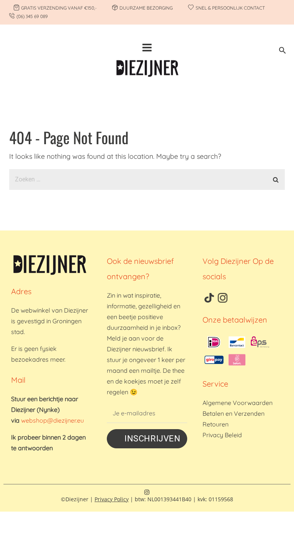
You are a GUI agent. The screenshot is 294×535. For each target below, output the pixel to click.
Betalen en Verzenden (234, 413)
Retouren (216, 424)
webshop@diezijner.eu (52, 420)
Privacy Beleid (222, 435)
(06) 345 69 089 (32, 16)
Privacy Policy (112, 499)
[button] (282, 51)
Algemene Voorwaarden (238, 403)
